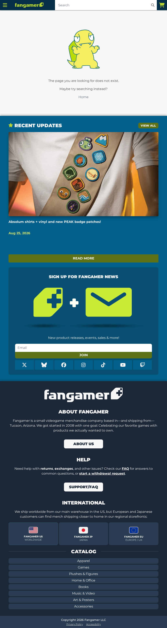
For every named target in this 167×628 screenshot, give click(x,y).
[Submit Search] (153, 5)
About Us (83, 444)
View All (148, 125)
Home (83, 97)
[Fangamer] (29, 5)
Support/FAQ (83, 487)
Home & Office (83, 580)
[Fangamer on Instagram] (83, 365)
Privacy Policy (74, 624)
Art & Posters (83, 600)
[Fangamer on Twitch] (142, 365)
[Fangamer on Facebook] (63, 365)
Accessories (83, 606)
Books (83, 587)
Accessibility (93, 624)
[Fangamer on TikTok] (103, 365)
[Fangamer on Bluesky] (44, 365)
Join (83, 355)
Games (83, 567)
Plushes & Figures (83, 574)
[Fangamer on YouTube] (122, 365)
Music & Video (83, 593)
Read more (83, 258)
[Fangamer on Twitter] (24, 365)
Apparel (83, 561)
